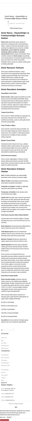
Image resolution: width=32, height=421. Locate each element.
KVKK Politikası (5, 348)
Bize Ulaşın (4, 343)
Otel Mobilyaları (5, 369)
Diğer (2, 380)
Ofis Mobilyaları (5, 355)
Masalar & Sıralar (5, 365)
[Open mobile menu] (1, 1)
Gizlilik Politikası (5, 345)
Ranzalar (3, 377)
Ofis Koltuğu (4, 360)
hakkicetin (12, 23)
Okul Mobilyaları (5, 362)
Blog (2, 340)
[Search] (30, 1)
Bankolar (3, 372)
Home (3, 8)
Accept (9, 417)
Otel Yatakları (4, 375)
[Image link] (7, 330)
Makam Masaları (5, 357)
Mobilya (8, 8)
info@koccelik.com (10, 400)
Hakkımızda (4, 337)
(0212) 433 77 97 (9, 393)
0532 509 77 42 (9, 396)
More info (2, 417)
